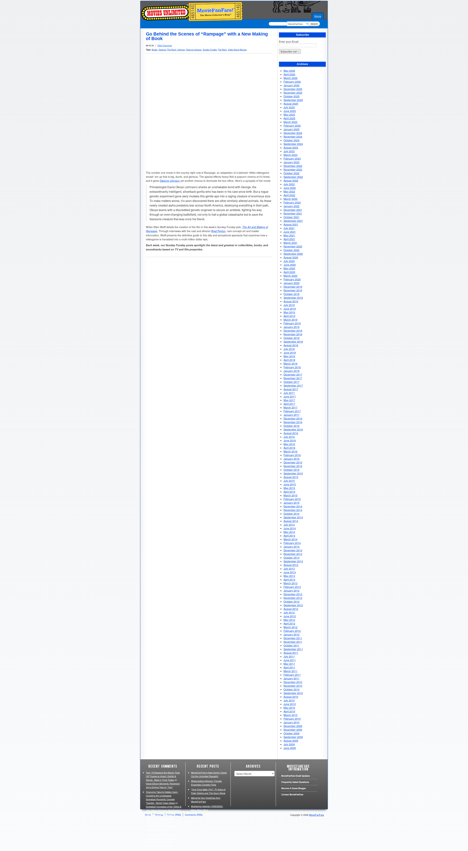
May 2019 (289, 312)
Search (314, 23)
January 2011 (291, 678)
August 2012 (291, 609)
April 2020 (289, 272)
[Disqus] (209, 306)
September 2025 (293, 100)
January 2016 (291, 459)
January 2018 (291, 371)
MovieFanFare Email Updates (295, 775)
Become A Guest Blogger (293, 788)
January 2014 (291, 546)
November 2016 (293, 422)
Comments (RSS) (194, 814)
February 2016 (292, 455)
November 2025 (293, 92)
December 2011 (293, 638)
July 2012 (289, 612)
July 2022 (289, 184)
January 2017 (291, 415)
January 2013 (291, 590)
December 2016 (293, 418)
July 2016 (289, 437)
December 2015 (293, 462)
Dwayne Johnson (194, 49)
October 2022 (291, 173)
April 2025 (289, 118)
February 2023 (292, 158)
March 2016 (290, 451)
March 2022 (290, 199)
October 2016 (291, 426)
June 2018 (290, 352)
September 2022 (293, 177)
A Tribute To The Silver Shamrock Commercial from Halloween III (159, 845)
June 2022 (290, 188)
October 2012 (291, 601)
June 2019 (290, 308)
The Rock (222, 49)
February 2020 (292, 279)
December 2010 (293, 682)
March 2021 (290, 243)
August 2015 (291, 477)
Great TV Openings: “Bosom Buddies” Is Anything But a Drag (164, 826)
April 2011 (289, 667)
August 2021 (291, 224)
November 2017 (293, 378)
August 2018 (291, 345)
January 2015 (291, 502)
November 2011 (293, 642)
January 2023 (291, 162)
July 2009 (289, 744)
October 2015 (291, 470)
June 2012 (290, 616)
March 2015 (290, 495)
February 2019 (292, 323)
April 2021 (289, 239)
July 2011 (289, 656)
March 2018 (290, 363)
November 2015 (293, 466)
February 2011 (292, 675)
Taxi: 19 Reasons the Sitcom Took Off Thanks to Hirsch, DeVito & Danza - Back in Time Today (163, 776)
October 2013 (291, 557)
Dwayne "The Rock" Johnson (172, 49)
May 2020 (289, 268)
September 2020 (293, 254)
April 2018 (289, 360)
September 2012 (293, 605)
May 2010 (289, 708)
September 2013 (293, 561)
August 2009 (291, 740)
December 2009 (293, 726)
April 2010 (289, 711)
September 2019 (293, 297)
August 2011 (291, 653)
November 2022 (293, 169)
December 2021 (293, 210)
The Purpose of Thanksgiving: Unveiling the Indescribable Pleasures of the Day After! (161, 818)
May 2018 (289, 356)
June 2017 (290, 396)
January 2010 (291, 722)
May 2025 (289, 114)
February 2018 (292, 367)
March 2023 (290, 155)
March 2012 (290, 627)
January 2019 (291, 327)
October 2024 (291, 140)
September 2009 (293, 737)
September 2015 (293, 473)
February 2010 (292, 718)
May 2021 (289, 235)
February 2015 (292, 499)
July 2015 (289, 481)
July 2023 (289, 151)
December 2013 (293, 550)
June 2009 (290, 748)
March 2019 (290, 319)
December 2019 (293, 286)
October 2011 (291, 645)
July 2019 (289, 305)
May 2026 (289, 70)
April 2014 (289, 535)
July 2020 (289, 261)
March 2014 (290, 539)
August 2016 (291, 433)
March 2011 (290, 671)
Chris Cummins (164, 45)
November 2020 (293, 246)
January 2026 (291, 85)
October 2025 (291, 96)
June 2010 (290, 704)
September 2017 (293, 385)
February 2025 (292, 125)
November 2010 (293, 686)
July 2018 (289, 349)
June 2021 (290, 232)
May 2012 (289, 620)
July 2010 (289, 700)
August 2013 (291, 565)
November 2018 (293, 334)
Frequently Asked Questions (295, 782)
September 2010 (293, 693)
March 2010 (290, 715)
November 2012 (293, 598)
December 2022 (293, 166)
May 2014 (289, 532)
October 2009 (291, 733)
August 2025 (291, 103)
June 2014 (290, 528)
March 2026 (290, 78)
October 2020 (291, 250)
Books (155, 49)
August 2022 (291, 180)
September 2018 (293, 341)
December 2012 (293, 594)
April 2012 (289, 623)
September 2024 (293, 144)
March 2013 (290, 583)
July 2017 (289, 393)
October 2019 (291, 294)
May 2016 (289, 444)
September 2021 (293, 221)
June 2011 (290, 660)
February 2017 (292, 411)
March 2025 (290, 122)
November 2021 (293, 213)
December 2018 (293, 330)
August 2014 (291, 521)
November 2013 (293, 554)
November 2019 (293, 290)
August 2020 (291, 257)
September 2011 (293, 649)
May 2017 (289, 400)
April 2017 (289, 404)
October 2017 (291, 382)
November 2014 (293, 510)
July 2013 (289, 568)
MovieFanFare (316, 815)
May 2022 (289, 191)
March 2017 (290, 407)
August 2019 (291, 301)
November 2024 (293, 136)
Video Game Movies (237, 49)
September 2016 (293, 429)
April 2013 (289, 579)
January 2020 (291, 283)
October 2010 (291, 689)
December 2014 (293, 506)
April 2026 (289, 74)
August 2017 (291, 389)
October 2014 (291, 513)
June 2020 (290, 265)
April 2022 (289, 195)
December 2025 (293, 89)
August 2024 (291, 147)
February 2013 (292, 587)
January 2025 (291, 129)
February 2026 (292, 81)
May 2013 (289, 576)
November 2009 (293, 729)
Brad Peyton (218, 231)
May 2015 (289, 488)
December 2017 (293, 374)
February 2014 (292, 543)
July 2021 (289, 228)
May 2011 (289, 664)
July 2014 (289, 524)
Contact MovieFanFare (292, 794)
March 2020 (290, 276)
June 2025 (290, 111)
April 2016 (289, 448)
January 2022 (291, 206)
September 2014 (293, 517)
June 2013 (290, 572)
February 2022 (292, 202)
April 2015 (289, 492)
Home (317, 16)
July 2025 (289, 107)
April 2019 (289, 316)
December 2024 (293, 133)
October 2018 (291, 338)
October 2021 (291, 217)
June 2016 (290, 440)
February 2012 (292, 631)
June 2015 (290, 484)
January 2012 (291, 634)
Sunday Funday (210, 49)
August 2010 (291, 697)
